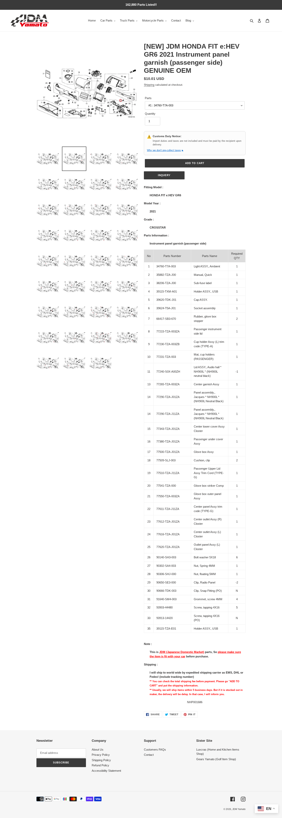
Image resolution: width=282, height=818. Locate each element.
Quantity (150, 113)
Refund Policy (100, 765)
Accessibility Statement (106, 770)
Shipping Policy (101, 760)
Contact (149, 754)
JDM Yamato (239, 809)
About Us (97, 749)
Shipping (149, 84)
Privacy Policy (101, 754)
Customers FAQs (155, 749)
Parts (148, 98)
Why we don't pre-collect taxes (165, 150)
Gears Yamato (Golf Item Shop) (216, 759)
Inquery (164, 175)
